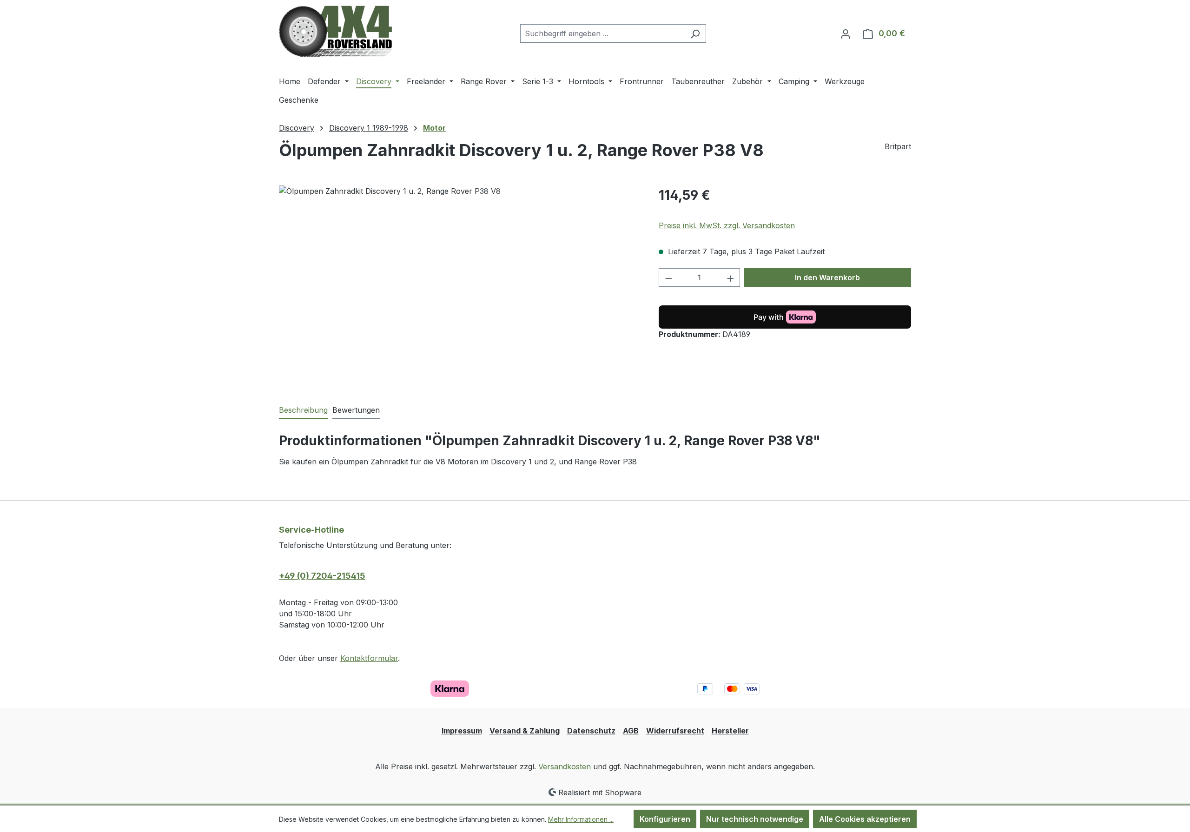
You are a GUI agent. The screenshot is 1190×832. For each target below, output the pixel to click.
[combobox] (602, 33)
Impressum (462, 730)
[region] (459, 285)
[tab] (303, 410)
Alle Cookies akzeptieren (865, 819)
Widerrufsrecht (675, 730)
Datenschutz (591, 730)
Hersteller (730, 730)
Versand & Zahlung (524, 730)
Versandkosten (564, 766)
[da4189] (459, 285)
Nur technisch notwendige (754, 819)
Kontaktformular (369, 658)
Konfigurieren (665, 819)
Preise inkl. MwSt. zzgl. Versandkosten (727, 225)
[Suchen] (695, 33)
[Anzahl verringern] (668, 277)
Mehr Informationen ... (581, 819)
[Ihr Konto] (845, 33)
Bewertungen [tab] (356, 410)
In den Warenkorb (827, 277)
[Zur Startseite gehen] (335, 31)
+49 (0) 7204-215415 (322, 576)
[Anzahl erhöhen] (730, 277)
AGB (631, 730)
